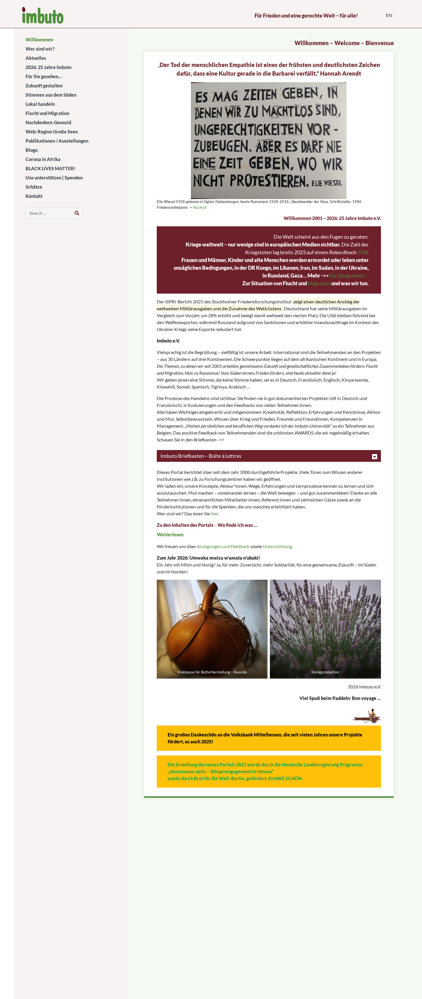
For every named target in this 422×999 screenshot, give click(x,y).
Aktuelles (36, 58)
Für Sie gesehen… (44, 76)
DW (363, 252)
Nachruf (199, 207)
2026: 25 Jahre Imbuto (48, 67)
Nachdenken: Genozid (48, 122)
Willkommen (39, 39)
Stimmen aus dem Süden (51, 94)
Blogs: (32, 150)
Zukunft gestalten (44, 85)
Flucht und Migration (47, 113)
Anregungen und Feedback (223, 546)
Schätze (34, 187)
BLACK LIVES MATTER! (51, 168)
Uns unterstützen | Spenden (54, 177)
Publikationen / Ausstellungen (57, 140)
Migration (319, 283)
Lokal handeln (40, 104)
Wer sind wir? (40, 48)
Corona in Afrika (43, 159)
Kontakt (34, 196)
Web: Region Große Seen (52, 131)
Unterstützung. (278, 546)
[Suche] (77, 213)
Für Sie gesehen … (349, 275)
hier (214, 513)
